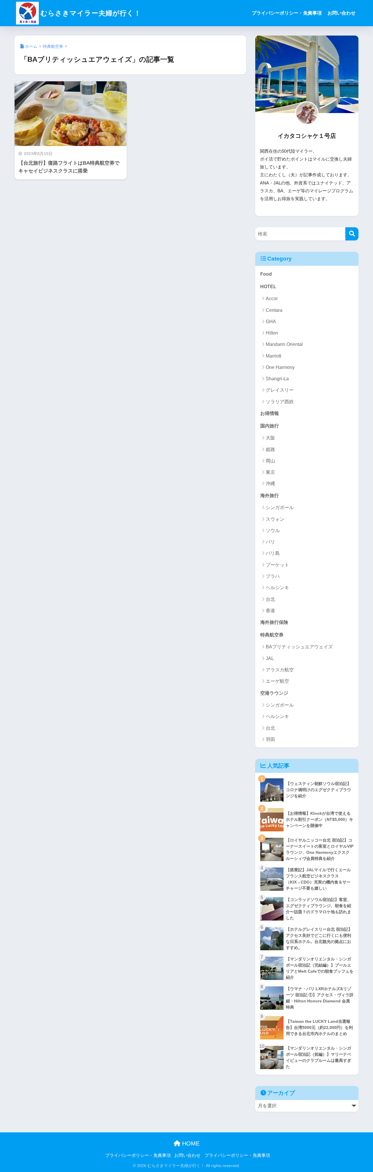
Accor (272, 298)
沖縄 (270, 483)
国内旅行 (269, 425)
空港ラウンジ (274, 693)
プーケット (277, 564)
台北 (270, 599)
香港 (270, 610)
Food (266, 274)
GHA (271, 321)
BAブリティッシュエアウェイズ (299, 646)
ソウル (273, 530)
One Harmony (280, 367)
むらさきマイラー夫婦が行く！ (91, 13)
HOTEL (268, 286)
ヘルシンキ (277, 587)
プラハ (273, 576)
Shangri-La (277, 378)
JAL (270, 658)
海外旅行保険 (274, 622)
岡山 (270, 460)
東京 (270, 472)
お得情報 (269, 413)
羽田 (270, 739)
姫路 (270, 449)
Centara (274, 310)
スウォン (275, 519)
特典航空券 (272, 634)
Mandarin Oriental (284, 344)
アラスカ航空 (280, 669)
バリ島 (273, 553)
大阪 (270, 437)
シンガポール (280, 507)
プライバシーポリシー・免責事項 (287, 12)
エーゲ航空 (277, 681)
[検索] (351, 233)
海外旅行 (269, 495)
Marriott (273, 355)
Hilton (272, 332)
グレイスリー (280, 390)
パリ (270, 541)
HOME (190, 1143)
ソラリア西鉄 (280, 401)
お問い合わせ (342, 12)
